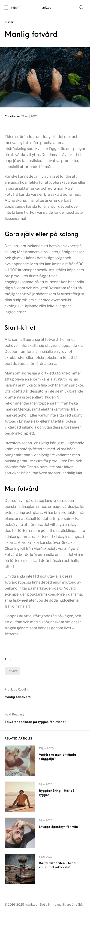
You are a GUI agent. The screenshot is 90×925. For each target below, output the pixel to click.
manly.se (45, 7)
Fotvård (12, 670)
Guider (9, 22)
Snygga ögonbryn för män (58, 826)
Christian (11, 116)
